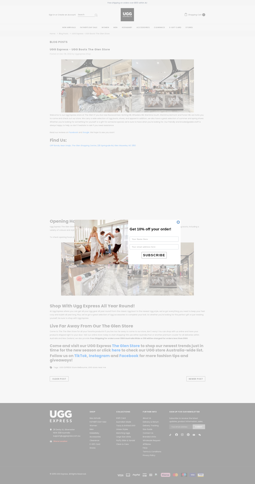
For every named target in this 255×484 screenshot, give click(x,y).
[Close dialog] (178, 222)
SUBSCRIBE (154, 255)
